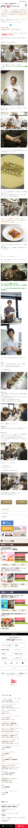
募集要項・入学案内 (18, 653)
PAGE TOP (14, 634)
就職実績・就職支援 (5, 649)
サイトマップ (19, 674)
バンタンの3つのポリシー (12, 673)
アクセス (14, 668)
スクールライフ (18, 649)
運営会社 (3, 673)
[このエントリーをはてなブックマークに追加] (11, 25)
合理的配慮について (22, 673)
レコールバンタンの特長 (6, 645)
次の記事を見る (7, 502)
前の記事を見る (22, 502)
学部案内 (16, 645)
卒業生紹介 (3, 653)
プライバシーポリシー (10, 674)
